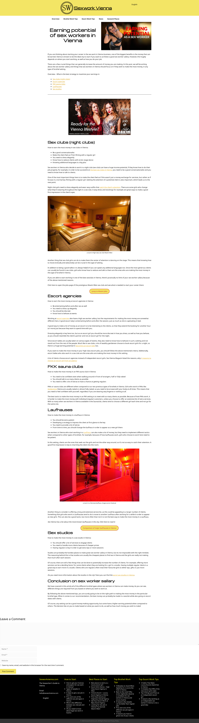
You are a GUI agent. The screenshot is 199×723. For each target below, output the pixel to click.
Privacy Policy (114, 721)
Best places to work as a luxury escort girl (99, 684)
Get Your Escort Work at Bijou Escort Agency (99, 702)
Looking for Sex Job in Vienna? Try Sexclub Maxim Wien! (99, 707)
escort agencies (63, 318)
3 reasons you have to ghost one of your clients (125, 715)
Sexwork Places (113, 19)
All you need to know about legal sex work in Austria (74, 711)
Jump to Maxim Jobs (99, 291)
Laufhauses (57, 86)
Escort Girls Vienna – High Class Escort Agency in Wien (100, 689)
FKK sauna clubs (59, 84)
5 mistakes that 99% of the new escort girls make (150, 690)
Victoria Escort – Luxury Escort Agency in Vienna (99, 694)
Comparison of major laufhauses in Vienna (99, 528)
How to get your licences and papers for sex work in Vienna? (75, 685)
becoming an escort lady (85, 346)
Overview (55, 19)
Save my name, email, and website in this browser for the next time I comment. (33, 665)
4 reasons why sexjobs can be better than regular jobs (125, 704)
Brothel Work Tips (71, 19)
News (101, 19)
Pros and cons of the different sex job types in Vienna (75, 699)
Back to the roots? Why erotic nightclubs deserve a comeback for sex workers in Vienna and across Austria (125, 696)
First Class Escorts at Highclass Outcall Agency (100, 698)
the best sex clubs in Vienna (101, 170)
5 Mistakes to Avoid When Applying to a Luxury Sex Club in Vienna (125, 688)
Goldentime (52, 389)
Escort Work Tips (88, 19)
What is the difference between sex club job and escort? (75, 705)
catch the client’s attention (110, 187)
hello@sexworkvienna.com (48, 693)
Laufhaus (87, 432)
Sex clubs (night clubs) (61, 79)
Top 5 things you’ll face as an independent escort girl (150, 695)
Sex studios (57, 89)
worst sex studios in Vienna (123, 575)
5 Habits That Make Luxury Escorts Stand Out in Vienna (150, 685)
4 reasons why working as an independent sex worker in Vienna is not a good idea (150, 702)
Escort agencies (59, 81)
